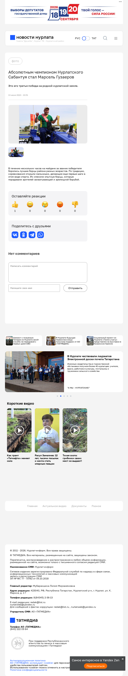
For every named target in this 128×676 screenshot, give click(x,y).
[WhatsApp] (40, 234)
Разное (96, 506)
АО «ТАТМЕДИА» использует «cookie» (32, 662)
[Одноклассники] (23, 234)
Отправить (75, 288)
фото (15, 61)
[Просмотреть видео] (19, 430)
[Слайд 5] (70, 396)
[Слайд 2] (60, 396)
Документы (79, 506)
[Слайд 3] (64, 396)
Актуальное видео (54, 506)
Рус (77, 38)
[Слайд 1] (57, 396)
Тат (94, 38)
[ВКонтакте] (15, 234)
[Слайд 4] (67, 396)
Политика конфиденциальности (28, 669)
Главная (32, 506)
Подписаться (96, 666)
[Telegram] (32, 234)
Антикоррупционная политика (28, 660)
